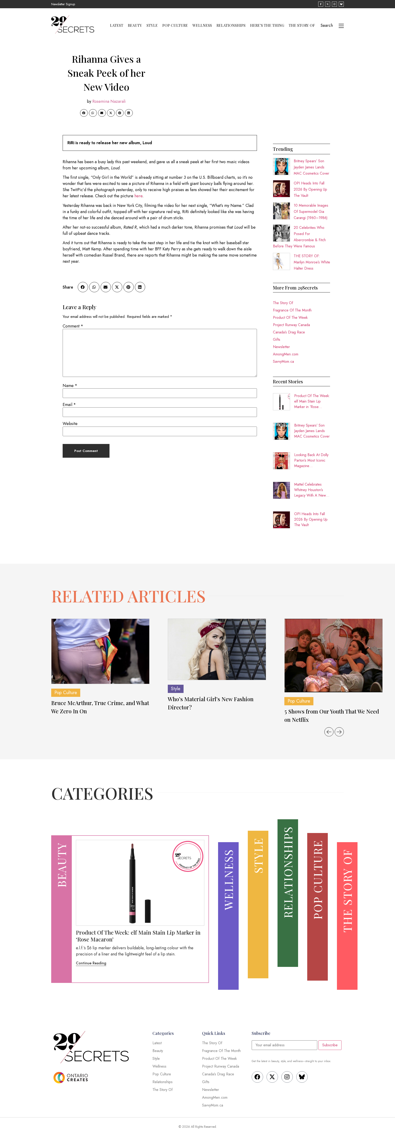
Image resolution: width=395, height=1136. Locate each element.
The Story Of (302, 25)
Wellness (202, 25)
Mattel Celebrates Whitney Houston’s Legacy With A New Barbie (310, 490)
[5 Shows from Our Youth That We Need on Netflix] (333, 655)
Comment (73, 326)
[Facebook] (257, 1077)
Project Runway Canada (291, 324)
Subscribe (330, 1045)
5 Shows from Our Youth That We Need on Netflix (331, 715)
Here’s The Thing (267, 25)
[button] (84, 113)
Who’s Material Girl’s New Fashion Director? (211, 703)
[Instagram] (287, 1077)
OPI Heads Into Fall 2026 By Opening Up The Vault (310, 189)
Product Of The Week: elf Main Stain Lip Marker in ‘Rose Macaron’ (312, 401)
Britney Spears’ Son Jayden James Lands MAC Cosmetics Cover (311, 167)
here (138, 196)
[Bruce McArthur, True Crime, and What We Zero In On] (100, 651)
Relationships (231, 25)
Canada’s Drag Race (289, 332)
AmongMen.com (285, 354)
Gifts (276, 339)
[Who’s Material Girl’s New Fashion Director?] (217, 649)
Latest (116, 25)
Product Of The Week (290, 317)
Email (69, 405)
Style (152, 25)
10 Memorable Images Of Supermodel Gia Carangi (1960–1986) (311, 211)
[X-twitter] (272, 1077)
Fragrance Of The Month (292, 310)
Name (70, 386)
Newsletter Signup (63, 4)
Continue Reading (91, 963)
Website (70, 424)
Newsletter (281, 346)
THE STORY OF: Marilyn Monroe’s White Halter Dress (312, 262)
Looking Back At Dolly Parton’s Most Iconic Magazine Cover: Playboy (311, 460)
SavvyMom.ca (283, 361)
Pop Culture (175, 25)
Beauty (135, 25)
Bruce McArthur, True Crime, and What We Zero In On (100, 707)
